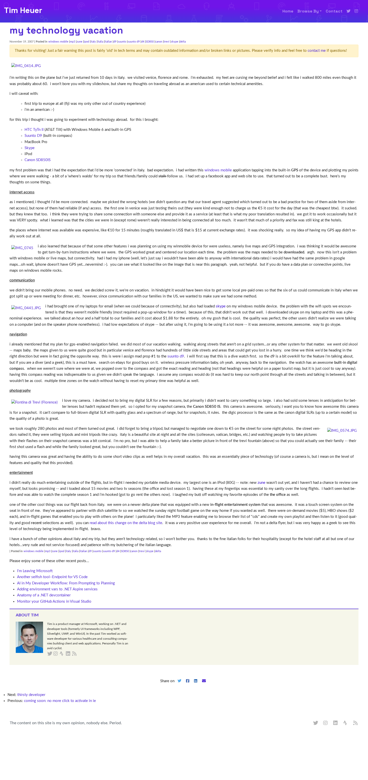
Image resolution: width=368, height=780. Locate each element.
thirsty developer (31, 695)
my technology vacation (66, 30)
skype (174, 41)
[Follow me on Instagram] (356, 11)
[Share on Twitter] (179, 685)
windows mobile (58, 41)
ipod (86, 41)
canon (158, 41)
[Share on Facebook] (187, 685)
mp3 (72, 41)
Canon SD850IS (38, 160)
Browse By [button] (308, 11)
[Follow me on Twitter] (348, 11)
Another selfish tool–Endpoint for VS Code (52, 577)
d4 (142, 41)
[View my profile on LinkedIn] (335, 723)
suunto (122, 41)
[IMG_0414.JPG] (26, 66)
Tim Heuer (23, 10)
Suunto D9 (33, 136)
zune (79, 41)
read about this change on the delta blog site (126, 523)
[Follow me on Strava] (345, 723)
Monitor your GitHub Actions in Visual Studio (54, 601)
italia (100, 41)
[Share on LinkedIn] (195, 685)
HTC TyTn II (34, 130)
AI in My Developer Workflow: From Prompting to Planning (66, 583)
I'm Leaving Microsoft (35, 571)
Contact (334, 11)
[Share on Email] (204, 685)
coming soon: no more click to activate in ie (60, 701)
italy (93, 41)
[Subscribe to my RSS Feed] (80, 654)
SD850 (150, 41)
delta (183, 41)
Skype (30, 148)
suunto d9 (134, 41)
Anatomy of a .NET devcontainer (44, 595)
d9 (114, 41)
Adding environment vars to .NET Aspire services (57, 589)
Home (287, 11)
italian (108, 41)
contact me (317, 51)
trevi (166, 41)
